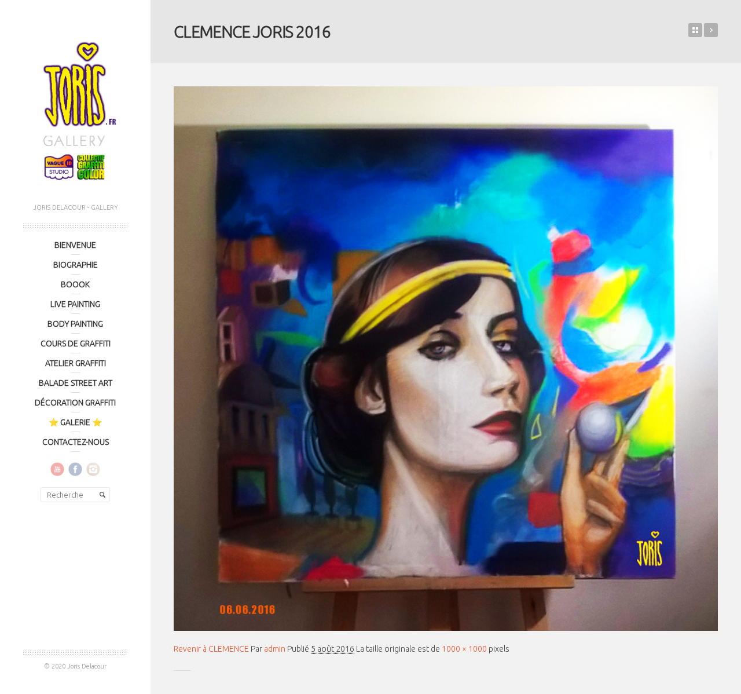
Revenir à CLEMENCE (211, 648)
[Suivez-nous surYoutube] (57, 469)
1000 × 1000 (464, 648)
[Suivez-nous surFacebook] (75, 469)
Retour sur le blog (695, 30)
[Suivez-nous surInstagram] (93, 469)
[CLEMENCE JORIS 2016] (446, 358)
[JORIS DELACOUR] (75, 107)
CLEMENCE (711, 30)
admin (274, 648)
